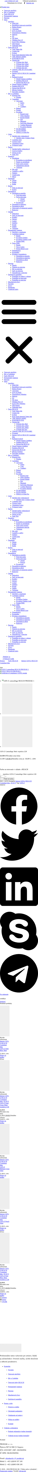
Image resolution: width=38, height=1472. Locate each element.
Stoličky (14, 223)
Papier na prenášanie (22, 162)
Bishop (18, 108)
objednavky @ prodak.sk (14, 1458)
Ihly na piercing (17, 269)
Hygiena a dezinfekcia (19, 254)
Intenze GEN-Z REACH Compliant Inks (4, 1044)
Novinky (11, 284)
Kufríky (14, 217)
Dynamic (15, 71)
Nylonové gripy (17, 145)
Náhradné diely (17, 45)
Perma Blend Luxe (22, 249)
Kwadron (19, 112)
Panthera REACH (22, 81)
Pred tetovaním (21, 195)
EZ (13, 36)
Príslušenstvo (16, 250)
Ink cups (15, 169)
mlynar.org (22, 1471)
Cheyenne (15, 29)
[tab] (19, 994)
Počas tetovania (21, 197)
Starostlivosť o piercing (19, 273)
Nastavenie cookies (6, 1471)
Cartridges (15, 99)
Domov (2, 661)
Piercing (6, 18)
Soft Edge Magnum (26, 123)
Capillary (23, 106)
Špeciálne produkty (18, 92)
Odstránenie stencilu (22, 165)
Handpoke (11, 287)
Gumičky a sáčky (17, 171)
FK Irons (15, 38)
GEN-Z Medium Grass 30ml (4, 1169)
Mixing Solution (17, 90)
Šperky (14, 265)
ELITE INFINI (21, 130)
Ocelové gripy (16, 141)
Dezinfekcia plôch (18, 206)
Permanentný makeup (11, 16)
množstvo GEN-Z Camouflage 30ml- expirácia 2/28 (19, 774)
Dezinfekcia (12, 191)
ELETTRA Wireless (18, 42)
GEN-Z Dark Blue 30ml (4, 1049)
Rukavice (15, 210)
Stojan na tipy (16, 153)
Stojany (14, 219)
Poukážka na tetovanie (19, 278)
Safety (22, 103)
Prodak (18, 110)
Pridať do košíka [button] (3, 1056)
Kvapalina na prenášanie (24, 160)
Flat (21, 119)
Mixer (14, 177)
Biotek (18, 236)
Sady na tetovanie (18, 215)
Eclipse (14, 53)
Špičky (10, 147)
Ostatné (10, 212)
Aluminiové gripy (18, 143)
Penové (22, 201)
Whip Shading (24, 116)
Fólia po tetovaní (17, 188)
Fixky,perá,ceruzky (22, 164)
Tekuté (22, 199)
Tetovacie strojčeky (10, 10)
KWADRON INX (18, 58)
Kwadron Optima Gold (23, 239)
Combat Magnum (26, 125)
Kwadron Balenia (26, 127)
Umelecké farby (13, 289)
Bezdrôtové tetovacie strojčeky (22, 25)
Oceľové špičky (17, 151)
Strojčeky (11, 21)
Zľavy (10, 286)
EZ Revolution (21, 129)
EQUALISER (16, 31)
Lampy (14, 221)
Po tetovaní (19, 202)
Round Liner (24, 114)
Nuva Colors (20, 247)
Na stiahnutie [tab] (4, 994)
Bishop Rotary (16, 27)
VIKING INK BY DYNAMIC (22, 69)
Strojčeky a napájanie (19, 232)
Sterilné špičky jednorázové (21, 149)
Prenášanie (15, 158)
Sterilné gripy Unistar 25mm (25, 138)
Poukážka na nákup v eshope (21, 276)
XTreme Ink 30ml (22, 62)
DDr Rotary (16, 44)
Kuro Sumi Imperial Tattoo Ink (22, 55)
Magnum (23, 121)
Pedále (14, 182)
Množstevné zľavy (14, 282)
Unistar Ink (15, 51)
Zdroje (14, 180)
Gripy (10, 134)
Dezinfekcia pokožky (19, 193)
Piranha (18, 97)
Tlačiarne (19, 167)
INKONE (15, 23)
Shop (5, 20)
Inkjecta (14, 34)
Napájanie (11, 178)
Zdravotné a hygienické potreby (22, 208)
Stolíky (14, 226)
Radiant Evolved (17, 77)
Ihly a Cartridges (9, 12)
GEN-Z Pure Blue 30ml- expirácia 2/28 (4, 1277)
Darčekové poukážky (15, 274)
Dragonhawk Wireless (19, 33)
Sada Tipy (15, 154)
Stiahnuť (3, 1001)
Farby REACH (9, 14)
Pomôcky (11, 156)
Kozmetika (15, 252)
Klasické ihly (16, 95)
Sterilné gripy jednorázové (20, 136)
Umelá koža (16, 175)
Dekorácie (15, 214)
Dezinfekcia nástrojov (19, 204)
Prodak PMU (20, 241)
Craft (22, 105)
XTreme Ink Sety (21, 68)
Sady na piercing (17, 271)
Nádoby (14, 173)
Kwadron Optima (21, 238)
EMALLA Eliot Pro (22, 132)
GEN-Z (22, 783)
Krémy (10, 186)
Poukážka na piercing (19, 280)
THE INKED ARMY (19, 57)
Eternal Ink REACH (22, 82)
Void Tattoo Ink (17, 49)
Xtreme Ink (15, 60)
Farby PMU (16, 243)
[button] (1, 5)
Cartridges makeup (18, 234)
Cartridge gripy (17, 140)
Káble (14, 184)
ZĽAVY (13, 783)
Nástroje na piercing (18, 267)
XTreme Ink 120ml (22, 64)
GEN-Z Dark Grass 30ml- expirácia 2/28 (4, 1105)
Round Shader (24, 117)
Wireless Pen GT (17, 40)
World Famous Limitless (24, 79)
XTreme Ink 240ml (22, 66)
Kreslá (14, 225)
